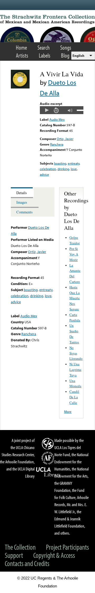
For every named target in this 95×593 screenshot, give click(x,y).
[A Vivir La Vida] (20, 87)
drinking (63, 169)
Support (14, 555)
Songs (65, 47)
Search (43, 47)
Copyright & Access (54, 555)
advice (44, 174)
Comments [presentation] (24, 211)
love (74, 169)
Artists (22, 55)
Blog (65, 55)
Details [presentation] (21, 192)
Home (21, 47)
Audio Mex (57, 119)
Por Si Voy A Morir (73, 254)
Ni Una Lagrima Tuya (75, 369)
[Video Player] (61, 110)
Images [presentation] (21, 202)
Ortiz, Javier (65, 139)
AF (48, 458)
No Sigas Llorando (76, 353)
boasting (60, 163)
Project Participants (67, 547)
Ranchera (56, 144)
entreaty (73, 163)
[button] (46, 110)
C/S (48, 443)
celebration (48, 169)
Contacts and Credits (27, 563)
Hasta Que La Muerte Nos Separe (74, 298)
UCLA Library (48, 472)
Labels (44, 55)
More (68, 411)
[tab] (22, 192)
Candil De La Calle (74, 397)
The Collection (20, 547)
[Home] (47, 19)
